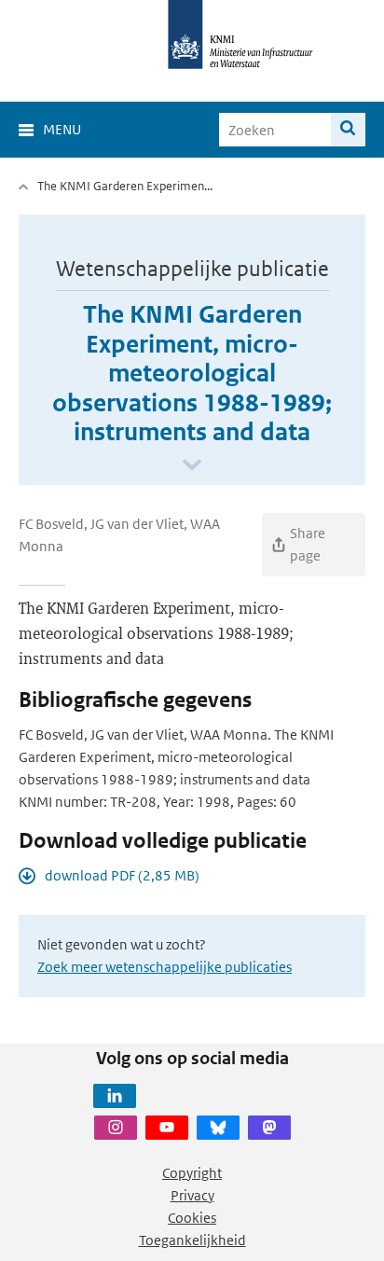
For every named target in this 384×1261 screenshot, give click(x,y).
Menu (62, 129)
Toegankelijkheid (192, 1240)
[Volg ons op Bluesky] (218, 1127)
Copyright (192, 1173)
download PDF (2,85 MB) (122, 875)
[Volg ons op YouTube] (167, 1127)
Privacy (192, 1195)
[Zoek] (348, 129)
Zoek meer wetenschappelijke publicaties (164, 967)
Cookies (192, 1217)
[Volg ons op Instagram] (115, 1127)
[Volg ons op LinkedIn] (114, 1096)
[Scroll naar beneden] (192, 466)
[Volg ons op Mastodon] (269, 1127)
